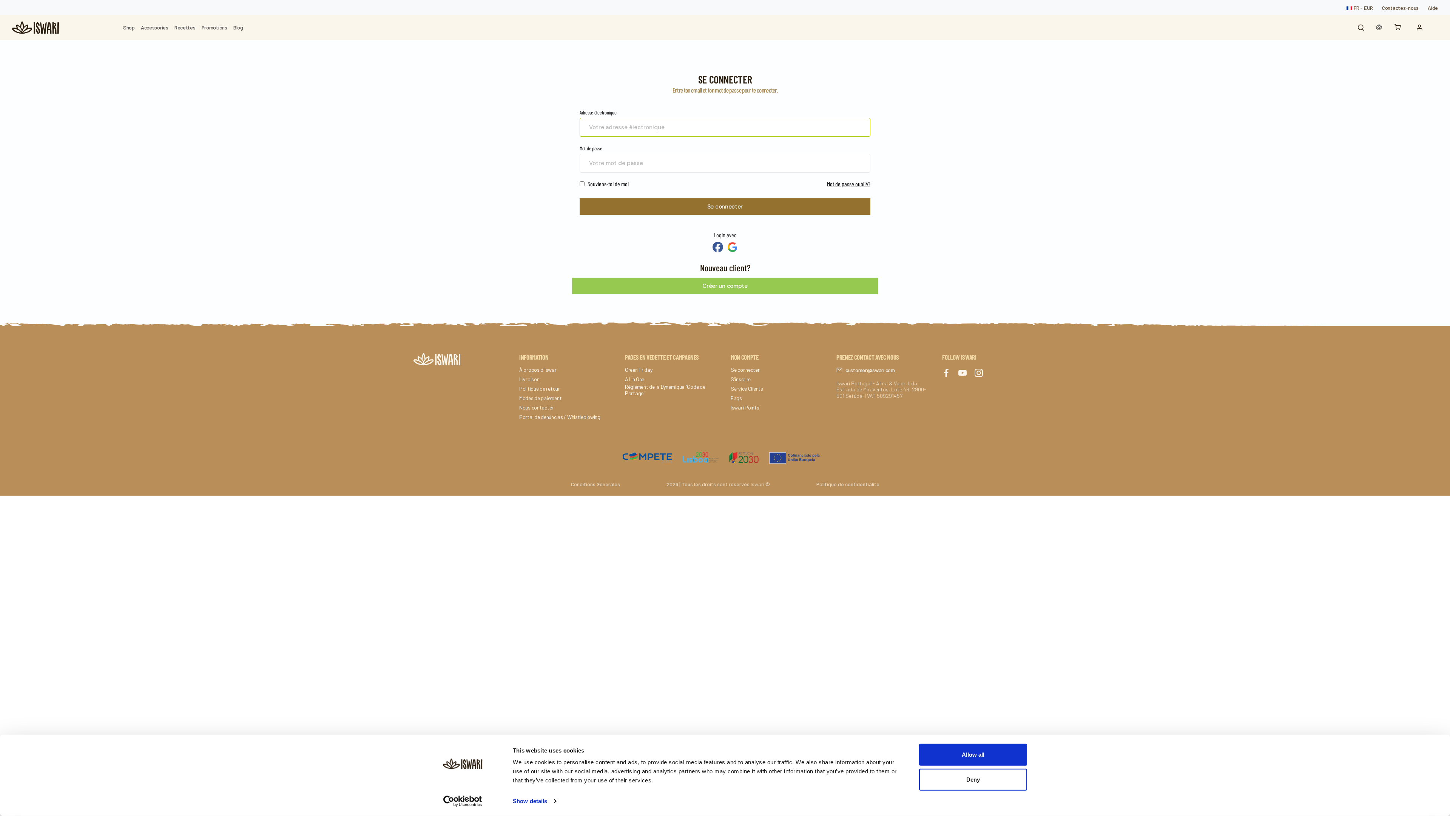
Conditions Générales (595, 484)
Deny (973, 779)
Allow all (973, 754)
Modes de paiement (540, 398)
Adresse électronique (598, 112)
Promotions (214, 27)
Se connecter (725, 206)
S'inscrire (741, 379)
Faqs (736, 398)
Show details (530, 801)
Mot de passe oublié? (848, 183)
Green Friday (638, 370)
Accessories (154, 27)
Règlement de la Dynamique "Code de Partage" (665, 390)
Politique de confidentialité (847, 484)
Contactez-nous (1400, 8)
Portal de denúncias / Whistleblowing (559, 417)
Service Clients (747, 389)
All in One (634, 379)
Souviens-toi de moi (607, 183)
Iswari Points (745, 408)
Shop (129, 27)
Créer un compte (725, 286)
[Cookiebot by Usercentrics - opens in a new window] (463, 801)
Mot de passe (591, 148)
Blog (238, 27)
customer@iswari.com (870, 370)
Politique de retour (539, 389)
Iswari (757, 484)
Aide (1433, 8)
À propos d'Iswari (538, 370)
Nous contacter (536, 408)
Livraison (529, 379)
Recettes (185, 27)
